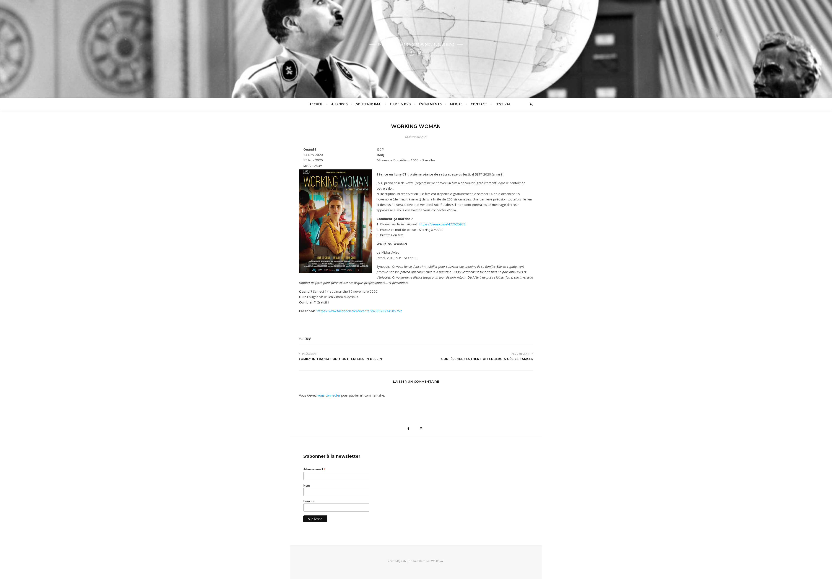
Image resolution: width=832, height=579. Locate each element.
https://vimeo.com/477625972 (442, 224)
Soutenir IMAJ (369, 104)
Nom (306, 485)
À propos (339, 104)
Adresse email (314, 469)
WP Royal (437, 561)
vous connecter (328, 395)
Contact (479, 104)
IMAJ (308, 338)
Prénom (308, 501)
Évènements (430, 104)
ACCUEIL (316, 104)
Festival (503, 104)
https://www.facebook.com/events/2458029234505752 (359, 311)
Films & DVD (400, 104)
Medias (456, 104)
